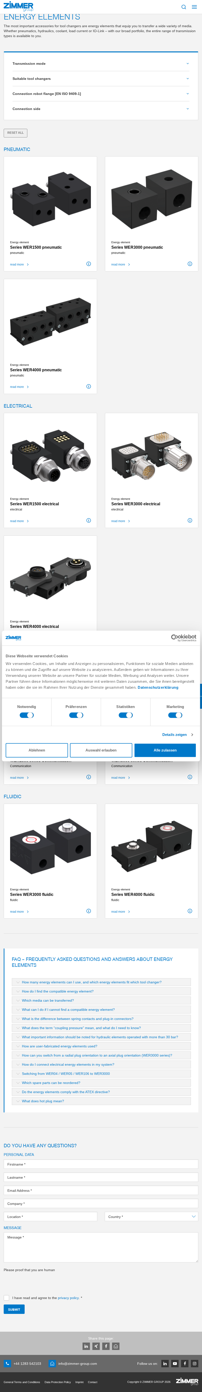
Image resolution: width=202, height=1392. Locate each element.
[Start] (18, 6)
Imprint (79, 1382)
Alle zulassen (165, 750)
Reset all (15, 132)
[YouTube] (175, 1363)
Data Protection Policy (58, 1382)
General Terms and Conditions (22, 1382)
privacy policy (68, 1298)
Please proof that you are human (29, 1270)
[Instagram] (194, 1363)
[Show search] (184, 7)
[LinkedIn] (86, 1346)
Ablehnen (37, 750)
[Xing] (96, 1346)
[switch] (76, 716)
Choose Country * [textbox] (122, 1217)
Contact (92, 1382)
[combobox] (151, 1216)
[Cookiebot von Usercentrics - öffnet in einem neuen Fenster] (174, 638)
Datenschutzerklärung (158, 687)
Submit (14, 1309)
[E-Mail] (115, 1346)
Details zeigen (174, 734)
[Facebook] (106, 1346)
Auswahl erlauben (101, 750)
